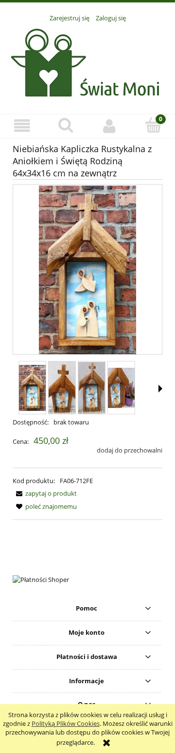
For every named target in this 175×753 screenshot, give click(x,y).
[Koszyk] (153, 125)
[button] (22, 125)
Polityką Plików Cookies (66, 723)
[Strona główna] (88, 62)
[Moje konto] (109, 125)
